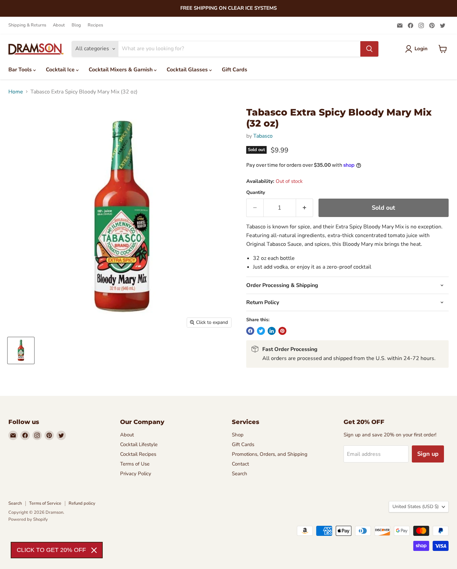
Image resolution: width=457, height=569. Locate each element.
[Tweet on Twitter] (261, 331)
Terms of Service (45, 503)
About (59, 25)
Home (15, 92)
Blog (76, 25)
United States (415, 506)
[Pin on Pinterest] (282, 331)
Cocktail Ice (61, 69)
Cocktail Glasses (188, 69)
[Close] (94, 550)
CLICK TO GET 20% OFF (51, 550)
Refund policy (82, 503)
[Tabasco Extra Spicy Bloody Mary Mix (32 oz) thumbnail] (21, 350)
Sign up (428, 454)
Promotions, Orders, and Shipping (269, 454)
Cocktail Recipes (138, 454)
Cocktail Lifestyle (139, 444)
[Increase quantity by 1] (304, 208)
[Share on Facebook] (250, 331)
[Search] (369, 49)
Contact (240, 463)
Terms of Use (135, 463)
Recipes (95, 25)
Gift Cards (234, 69)
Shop (238, 434)
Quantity (255, 192)
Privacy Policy (135, 473)
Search (239, 473)
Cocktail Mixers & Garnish (121, 69)
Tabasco (263, 136)
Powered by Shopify (28, 519)
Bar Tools (20, 69)
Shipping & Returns (27, 25)
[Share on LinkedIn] (272, 331)
